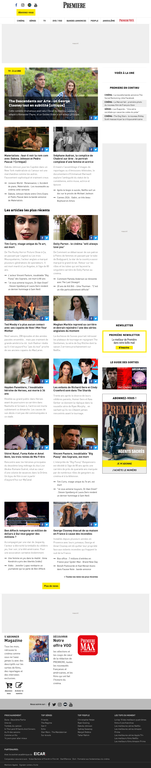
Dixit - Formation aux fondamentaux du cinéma (90, 759)
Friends (44, 719)
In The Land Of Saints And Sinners (19, 729)
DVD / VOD (57, 20)
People (94, 20)
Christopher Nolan (86, 719)
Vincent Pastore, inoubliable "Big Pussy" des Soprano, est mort (73, 455)
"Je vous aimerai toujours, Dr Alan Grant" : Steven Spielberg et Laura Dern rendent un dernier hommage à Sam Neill (28, 286)
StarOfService (65, 759)
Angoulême (109, 20)
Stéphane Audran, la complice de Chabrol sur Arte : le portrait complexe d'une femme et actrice (73, 158)
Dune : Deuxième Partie (15, 719)
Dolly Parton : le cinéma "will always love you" (75, 245)
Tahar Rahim (83, 735)
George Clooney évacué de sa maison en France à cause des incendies (75, 532)
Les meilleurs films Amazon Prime (130, 741)
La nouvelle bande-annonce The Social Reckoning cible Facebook (123, 96)
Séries (32, 20)
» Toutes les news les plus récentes (81, 576)
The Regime (46, 722)
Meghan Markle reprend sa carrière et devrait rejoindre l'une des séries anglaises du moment (75, 327)
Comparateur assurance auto (15, 759)
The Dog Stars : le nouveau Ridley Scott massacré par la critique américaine (124, 117)
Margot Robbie (84, 732)
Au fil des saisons (12, 732)
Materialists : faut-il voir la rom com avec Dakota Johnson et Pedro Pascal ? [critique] (26, 158)
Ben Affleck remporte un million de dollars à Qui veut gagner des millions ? (25, 533)
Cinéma (20, 20)
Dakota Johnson (85, 726)
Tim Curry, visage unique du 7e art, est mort (25, 245)
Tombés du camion (13, 726)
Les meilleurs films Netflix (126, 738)
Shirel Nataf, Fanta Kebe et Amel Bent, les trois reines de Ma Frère (24, 455)
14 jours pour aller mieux (15, 738)
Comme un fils (10, 735)
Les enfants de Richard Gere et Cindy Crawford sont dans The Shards (75, 389)
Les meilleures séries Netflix (127, 726)
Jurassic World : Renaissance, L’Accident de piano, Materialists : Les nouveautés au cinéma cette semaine (28, 186)
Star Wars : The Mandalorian (54, 732)
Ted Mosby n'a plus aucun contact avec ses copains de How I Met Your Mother (25, 327)
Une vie (7, 722)
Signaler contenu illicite (28, 765)
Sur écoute (46, 735)
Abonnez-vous (26, 12)
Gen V (43, 726)
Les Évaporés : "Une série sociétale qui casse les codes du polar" (122, 110)
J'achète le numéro (124, 470)
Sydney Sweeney (85, 729)
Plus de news (51, 585)
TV (44, 20)
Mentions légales (11, 765)
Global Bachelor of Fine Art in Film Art (44, 759)
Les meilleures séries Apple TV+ (128, 735)
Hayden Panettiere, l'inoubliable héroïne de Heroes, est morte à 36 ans (24, 390)
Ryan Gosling (84, 722)
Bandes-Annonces (76, 20)
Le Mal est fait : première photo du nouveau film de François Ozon (123, 103)
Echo (43, 729)
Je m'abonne (124, 463)
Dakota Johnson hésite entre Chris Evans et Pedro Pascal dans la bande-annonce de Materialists (28, 197)
